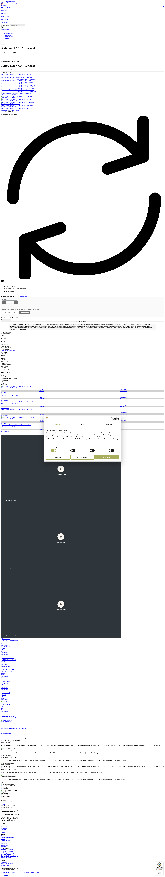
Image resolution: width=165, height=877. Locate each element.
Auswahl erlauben (82, 457)
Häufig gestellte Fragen (7, 863)
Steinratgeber (4, 859)
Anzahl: (4, 299)
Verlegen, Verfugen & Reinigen (9, 856)
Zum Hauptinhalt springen (8, 1)
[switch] (72, 450)
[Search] (2, 27)
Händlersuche (4, 10)
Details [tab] (82, 424)
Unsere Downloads (6, 857)
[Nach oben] (3, 42)
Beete (2, 350)
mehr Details (4, 645)
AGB (18, 872)
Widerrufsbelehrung (35, 872)
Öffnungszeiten (5, 865)
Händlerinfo (4, 846)
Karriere (3, 839)
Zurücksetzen (23, 296)
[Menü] (162, 863)
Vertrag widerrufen (6, 875)
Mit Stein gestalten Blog (7, 853)
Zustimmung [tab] (57, 424)
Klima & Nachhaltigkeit (7, 837)
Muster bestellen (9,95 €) (82, 321)
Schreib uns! (4, 862)
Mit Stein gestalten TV (7, 851)
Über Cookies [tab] (108, 424)
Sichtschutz (12, 350)
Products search (5, 25)
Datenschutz (11, 872)
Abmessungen (5, 296)
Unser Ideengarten (6, 854)
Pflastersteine (7, 32)
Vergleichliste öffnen (6, 284)
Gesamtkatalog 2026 (6, 7)
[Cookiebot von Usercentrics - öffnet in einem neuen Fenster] (111, 418)
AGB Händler (25, 872)
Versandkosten (31, 738)
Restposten (4, 842)
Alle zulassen (107, 457)
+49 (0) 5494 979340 (6, 804)
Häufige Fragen (5, 19)
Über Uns (3, 13)
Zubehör (6, 38)
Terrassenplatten (8, 33)
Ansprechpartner (5, 840)
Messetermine (4, 843)
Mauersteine (7, 35)
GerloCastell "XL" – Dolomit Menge (11, 318)
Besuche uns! (4, 22)
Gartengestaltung (8, 36)
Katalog (3, 832)
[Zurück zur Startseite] (10, 3)
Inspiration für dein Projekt (8, 849)
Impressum (4, 872)
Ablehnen (58, 457)
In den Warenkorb (5, 319)
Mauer (6, 350)
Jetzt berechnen (24, 312)
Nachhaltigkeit (5, 16)
